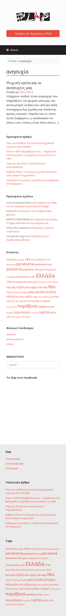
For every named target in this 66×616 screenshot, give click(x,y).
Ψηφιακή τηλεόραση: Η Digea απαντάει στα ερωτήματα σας (32, 221)
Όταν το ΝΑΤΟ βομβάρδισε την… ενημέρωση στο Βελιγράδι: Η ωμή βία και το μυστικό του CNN (31, 155)
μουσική (54, 296)
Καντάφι (11, 287)
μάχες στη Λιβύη (40, 296)
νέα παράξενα (34, 301)
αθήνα (32, 292)
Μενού (14, 50)
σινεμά (9, 312)
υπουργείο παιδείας (20, 316)
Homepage (12, 468)
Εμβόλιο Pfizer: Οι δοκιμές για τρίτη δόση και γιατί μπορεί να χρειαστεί (31, 173)
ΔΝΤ (33, 276)
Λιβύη (20, 287)
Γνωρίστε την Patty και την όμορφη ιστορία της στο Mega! (31, 204)
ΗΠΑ (9, 281)
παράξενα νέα (46, 306)
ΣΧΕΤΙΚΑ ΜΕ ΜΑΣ (14, 463)
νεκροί (46, 301)
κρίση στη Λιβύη (22, 296)
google (20, 259)
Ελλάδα (45, 275)
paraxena (14, 269)
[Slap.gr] (33, 16)
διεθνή (41, 292)
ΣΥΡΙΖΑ (17, 292)
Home (12, 61)
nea (27, 259)
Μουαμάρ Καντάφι (36, 287)
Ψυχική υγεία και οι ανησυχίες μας (24, 85)
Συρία (24, 292)
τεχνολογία (22, 312)
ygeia (42, 269)
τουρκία (34, 312)
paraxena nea (31, 269)
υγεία (44, 311)
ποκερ (10, 344)
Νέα (51, 286)
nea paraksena (38, 259)
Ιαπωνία (32, 281)
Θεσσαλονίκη (19, 281)
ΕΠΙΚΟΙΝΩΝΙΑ (13, 459)
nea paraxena (52, 548)
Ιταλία (50, 282)
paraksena (25, 264)
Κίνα (55, 281)
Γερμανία (51, 269)
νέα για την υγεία (16, 301)
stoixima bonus (14, 339)
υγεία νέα (47, 600)
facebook (11, 259)
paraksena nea (43, 264)
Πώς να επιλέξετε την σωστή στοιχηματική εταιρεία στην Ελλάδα (30, 144)
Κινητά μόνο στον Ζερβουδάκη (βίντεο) (27, 237)
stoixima (11, 334)
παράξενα (27, 306)
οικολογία (11, 306)
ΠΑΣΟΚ (9, 292)
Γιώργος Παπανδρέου (18, 276)
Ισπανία (42, 282)
